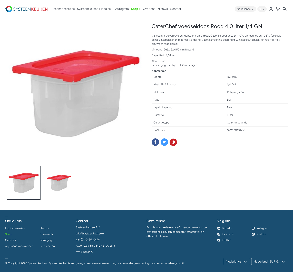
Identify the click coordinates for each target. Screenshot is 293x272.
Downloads (46, 234)
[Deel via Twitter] (164, 142)
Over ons (149, 9)
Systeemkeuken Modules (94, 9)
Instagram (262, 228)
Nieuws (163, 9)
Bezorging (46, 240)
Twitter (226, 240)
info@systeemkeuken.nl (90, 233)
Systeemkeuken (37, 263)
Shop (134, 9)
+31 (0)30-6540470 (88, 239)
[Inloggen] (271, 9)
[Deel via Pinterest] (173, 142)
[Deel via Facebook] (155, 142)
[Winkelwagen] (277, 9)
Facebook (228, 234)
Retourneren (47, 246)
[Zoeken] (284, 9)
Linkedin (227, 228)
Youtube (262, 234)
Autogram (122, 9)
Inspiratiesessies (64, 9)
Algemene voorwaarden (19, 246)
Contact (175, 9)
